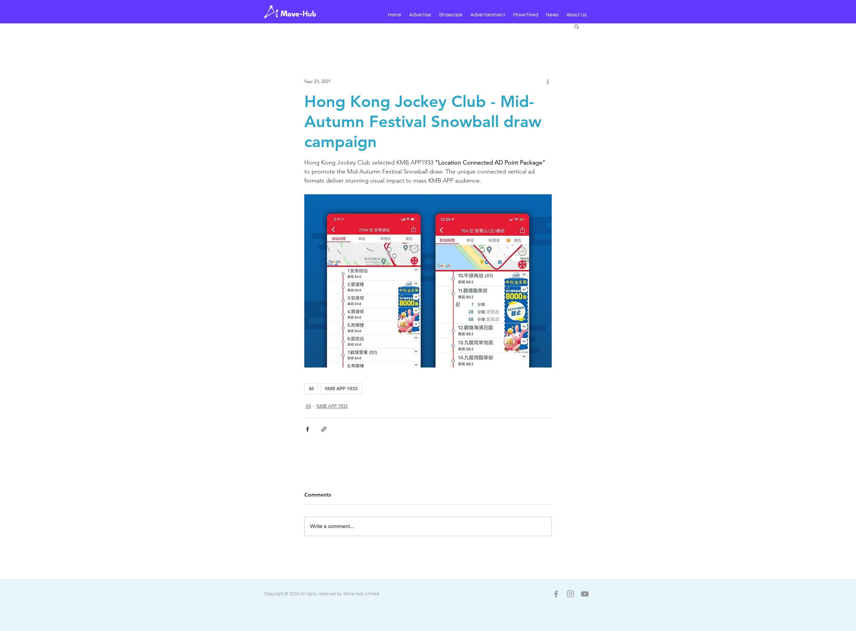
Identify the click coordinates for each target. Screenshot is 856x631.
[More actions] (548, 81)
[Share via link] (324, 429)
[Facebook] (556, 594)
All (311, 388)
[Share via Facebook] (307, 429)
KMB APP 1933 (341, 388)
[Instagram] (570, 594)
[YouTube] (585, 594)
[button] (420, 15)
